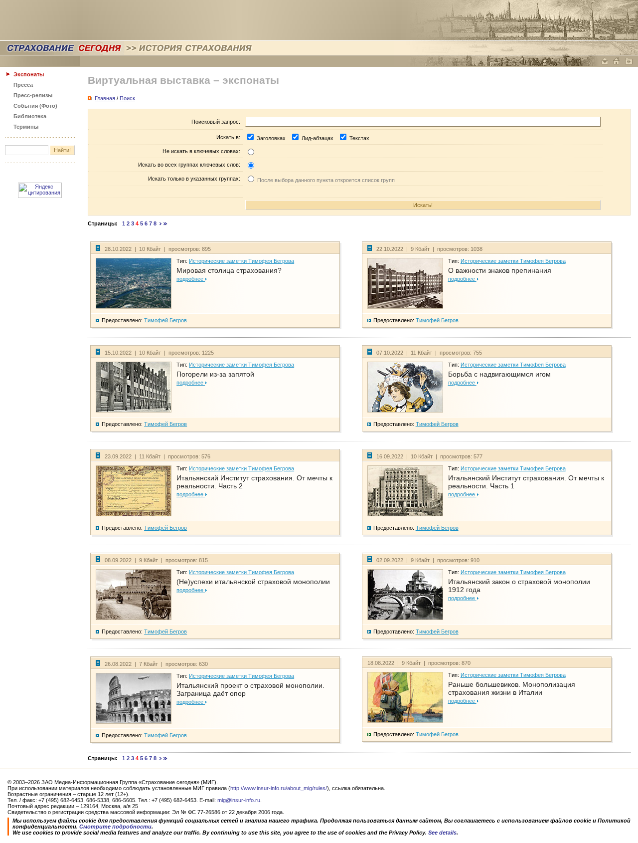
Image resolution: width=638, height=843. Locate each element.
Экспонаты (28, 74)
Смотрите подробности (115, 827)
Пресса (23, 85)
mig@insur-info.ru (238, 800)
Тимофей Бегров (165, 320)
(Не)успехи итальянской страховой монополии (253, 582)
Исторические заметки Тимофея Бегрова (241, 261)
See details (442, 833)
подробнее (190, 279)
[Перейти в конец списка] (165, 223)
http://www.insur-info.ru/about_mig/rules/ (278, 788)
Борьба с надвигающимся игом (499, 374)
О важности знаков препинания (499, 270)
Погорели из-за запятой (215, 374)
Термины (25, 127)
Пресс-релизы (32, 95)
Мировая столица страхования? (229, 270)
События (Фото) (35, 106)
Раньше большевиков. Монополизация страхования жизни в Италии (511, 688)
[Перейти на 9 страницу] (161, 223)
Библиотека (29, 116)
